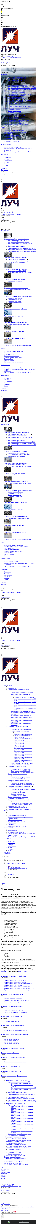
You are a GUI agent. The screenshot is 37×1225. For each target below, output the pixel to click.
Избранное (4, 170)
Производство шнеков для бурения (14, 115)
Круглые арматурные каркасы (16, 92)
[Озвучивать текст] (2, 23)
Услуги (3, 127)
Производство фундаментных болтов (15, 77)
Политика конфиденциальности (10, 1207)
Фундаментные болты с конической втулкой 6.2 (22, 88)
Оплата (6, 165)
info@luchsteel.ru (5, 62)
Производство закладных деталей (14, 97)
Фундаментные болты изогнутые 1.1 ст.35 (23, 1088)
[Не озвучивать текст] (1, 25)
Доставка (3, 1176)
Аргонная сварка (9, 133)
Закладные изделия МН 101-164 (17, 98)
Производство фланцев (14, 111)
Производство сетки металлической (15, 118)
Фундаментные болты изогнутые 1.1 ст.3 (23, 1083)
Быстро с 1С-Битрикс (7, 1212)
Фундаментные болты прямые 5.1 (17, 85)
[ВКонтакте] (4, 174)
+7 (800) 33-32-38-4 (8, 56)
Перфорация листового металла (13, 141)
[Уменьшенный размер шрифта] (1, 3)
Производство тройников (15, 109)
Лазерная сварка (9, 139)
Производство (5, 74)
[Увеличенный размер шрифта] (2, 7)
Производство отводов (14, 112)
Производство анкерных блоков (13, 101)
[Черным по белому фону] (1, 10)
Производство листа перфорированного (16, 124)
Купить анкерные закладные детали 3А (19, 106)
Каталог (3, 1167)
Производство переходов (15, 114)
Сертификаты (8, 160)
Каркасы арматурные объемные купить (19, 94)
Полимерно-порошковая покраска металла (16, 132)
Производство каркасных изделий (14, 91)
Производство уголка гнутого (13, 121)
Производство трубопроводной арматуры (16, 108)
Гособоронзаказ (6, 144)
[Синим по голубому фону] (1, 14)
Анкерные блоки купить (15, 103)
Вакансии (7, 164)
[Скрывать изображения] (1, 19)
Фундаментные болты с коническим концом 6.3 (22, 89)
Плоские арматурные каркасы (16, 95)
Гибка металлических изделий (13, 136)
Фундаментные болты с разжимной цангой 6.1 (21, 86)
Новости (6, 159)
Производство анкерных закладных (14, 104)
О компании (4, 155)
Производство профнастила (12, 117)
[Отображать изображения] (2, 17)
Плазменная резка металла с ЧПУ (14, 130)
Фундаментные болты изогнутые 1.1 (18, 78)
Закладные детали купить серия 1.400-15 (19, 100)
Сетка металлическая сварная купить (18, 120)
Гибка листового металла (11, 135)
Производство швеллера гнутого (13, 123)
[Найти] (2, 1216)
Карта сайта (4, 1210)
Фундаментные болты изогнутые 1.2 (18, 80)
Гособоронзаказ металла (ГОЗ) (13, 147)
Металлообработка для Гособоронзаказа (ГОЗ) (17, 151)
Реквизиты (7, 162)
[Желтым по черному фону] (1, 12)
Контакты (4, 168)
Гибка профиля (8, 138)
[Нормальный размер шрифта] (2, 4)
